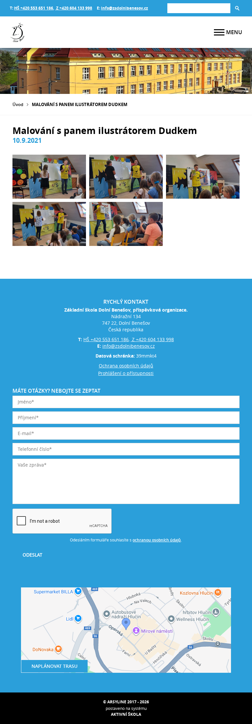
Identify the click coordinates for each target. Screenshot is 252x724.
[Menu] (219, 32)
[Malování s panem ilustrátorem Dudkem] (49, 177)
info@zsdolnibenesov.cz (124, 8)
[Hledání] (198, 8)
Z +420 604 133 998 (73, 8)
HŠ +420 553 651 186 (33, 8)
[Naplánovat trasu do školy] (126, 630)
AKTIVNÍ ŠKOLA (126, 714)
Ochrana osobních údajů (126, 365)
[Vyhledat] (237, 8)
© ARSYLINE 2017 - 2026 (126, 702)
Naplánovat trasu (54, 666)
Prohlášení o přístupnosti (126, 373)
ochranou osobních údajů (157, 540)
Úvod (17, 104)
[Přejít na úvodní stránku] (49, 32)
